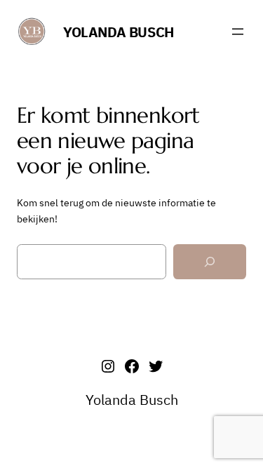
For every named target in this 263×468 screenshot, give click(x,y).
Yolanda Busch (118, 31)
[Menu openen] (237, 31)
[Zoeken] (209, 262)
